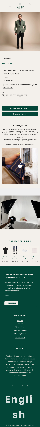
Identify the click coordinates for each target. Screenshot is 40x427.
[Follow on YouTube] (22, 385)
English (19, 407)
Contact (20, 324)
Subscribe (11, 303)
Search (20, 320)
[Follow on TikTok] (27, 385)
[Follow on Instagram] (18, 385)
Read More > (8, 87)
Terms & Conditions (20, 330)
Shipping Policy (19, 334)
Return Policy (20, 337)
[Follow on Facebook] (13, 385)
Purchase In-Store (20, 108)
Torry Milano (6, 58)
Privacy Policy (20, 327)
